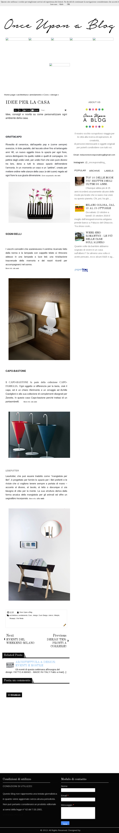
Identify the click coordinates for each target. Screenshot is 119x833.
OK (68, 4)
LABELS (108, 170)
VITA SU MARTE (89, 830)
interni (50, 615)
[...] (64, 672)
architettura (14, 615)
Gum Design (43, 615)
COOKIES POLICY (13, 814)
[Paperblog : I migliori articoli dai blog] (81, 271)
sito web (57, 175)
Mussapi (12, 618)
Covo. (30, 615)
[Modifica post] (64, 625)
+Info (61, 4)
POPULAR (80, 170)
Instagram (79, 162)
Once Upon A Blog (31, 830)
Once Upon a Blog (26, 612)
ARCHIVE (94, 170)
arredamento (23, 615)
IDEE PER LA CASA (28, 102)
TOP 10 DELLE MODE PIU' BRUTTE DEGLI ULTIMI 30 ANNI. (99, 181)
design (35, 615)
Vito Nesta (19, 618)
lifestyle (56, 615)
